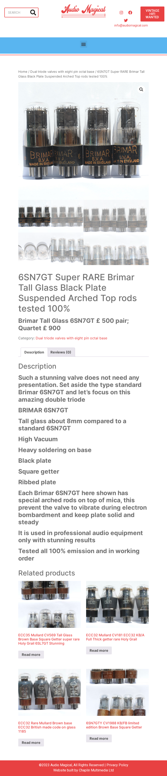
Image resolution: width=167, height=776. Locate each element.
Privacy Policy (117, 765)
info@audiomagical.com (131, 25)
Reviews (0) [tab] (60, 352)
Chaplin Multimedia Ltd (96, 770)
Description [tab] (34, 352)
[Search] (33, 12)
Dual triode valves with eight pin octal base (62, 72)
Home (22, 72)
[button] (83, 44)
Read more (31, 654)
